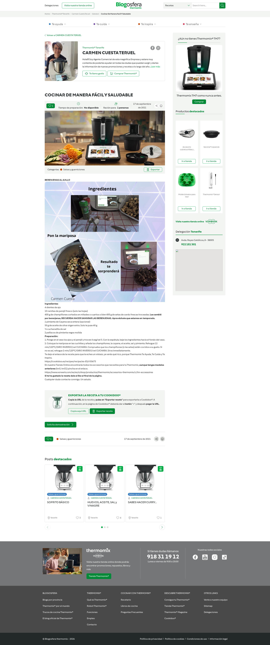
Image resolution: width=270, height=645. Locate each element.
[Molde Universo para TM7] (187, 180)
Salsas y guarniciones (57, 494)
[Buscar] (222, 5)
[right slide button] (162, 527)
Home (47, 14)
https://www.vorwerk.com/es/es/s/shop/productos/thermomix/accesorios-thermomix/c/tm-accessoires (99, 372)
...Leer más (155, 66)
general (95, 14)
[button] (178, 5)
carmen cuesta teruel (81, 14)
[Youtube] (205, 557)
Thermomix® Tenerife (60, 14)
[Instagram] (215, 557)
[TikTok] (224, 557)
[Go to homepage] (128, 5)
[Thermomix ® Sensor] (211, 180)
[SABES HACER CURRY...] (145, 481)
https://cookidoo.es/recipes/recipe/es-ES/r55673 (70, 361)
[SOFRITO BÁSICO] (64, 481)
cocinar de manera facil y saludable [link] (116, 14)
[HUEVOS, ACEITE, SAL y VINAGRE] (104, 481)
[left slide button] (47, 527)
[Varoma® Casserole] (211, 132)
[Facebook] (195, 557)
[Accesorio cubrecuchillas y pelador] (187, 132)
